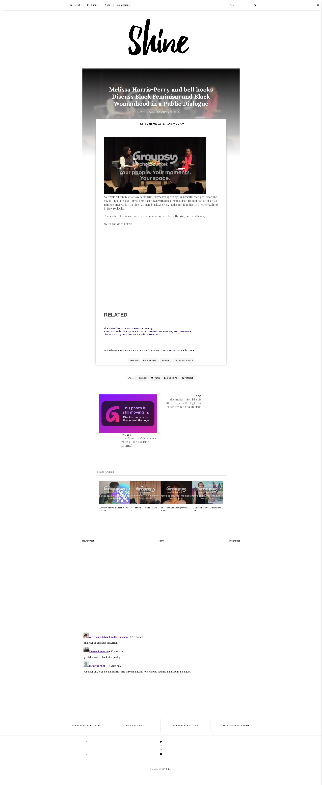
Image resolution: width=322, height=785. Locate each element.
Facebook (142, 377)
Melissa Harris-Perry (184, 360)
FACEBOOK (236, 725)
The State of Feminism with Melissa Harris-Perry (128, 328)
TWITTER (185, 725)
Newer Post (88, 540)
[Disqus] (161, 586)
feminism (166, 360)
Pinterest (188, 377)
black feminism (150, 360)
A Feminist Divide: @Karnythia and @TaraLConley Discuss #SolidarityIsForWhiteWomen (148, 331)
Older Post (234, 540)
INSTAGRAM (86, 725)
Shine (168, 769)
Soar (107, 5)
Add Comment (175, 124)
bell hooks (148, 112)
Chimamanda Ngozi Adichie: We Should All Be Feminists (132, 334)
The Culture (93, 5)
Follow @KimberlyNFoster (182, 350)
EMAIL (136, 725)
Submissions (123, 5)
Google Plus (172, 377)
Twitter (156, 377)
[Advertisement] (161, 245)
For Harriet (74, 5)
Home (161, 540)
